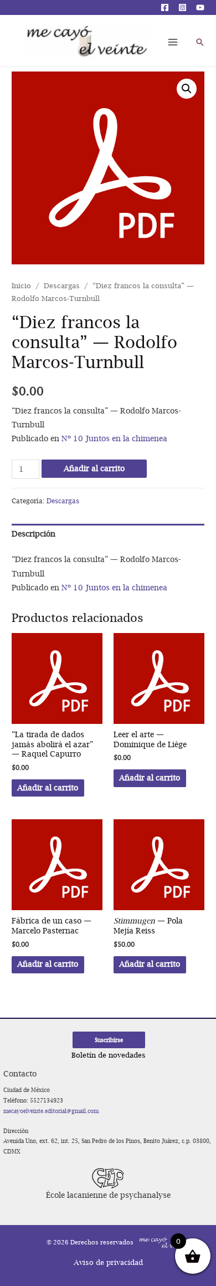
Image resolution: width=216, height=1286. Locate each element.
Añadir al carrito (94, 468)
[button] (187, 89)
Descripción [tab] (33, 533)
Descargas (62, 286)
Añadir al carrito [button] (47, 787)
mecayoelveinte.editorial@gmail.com (51, 1111)
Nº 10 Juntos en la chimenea (114, 438)
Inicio (21, 286)
